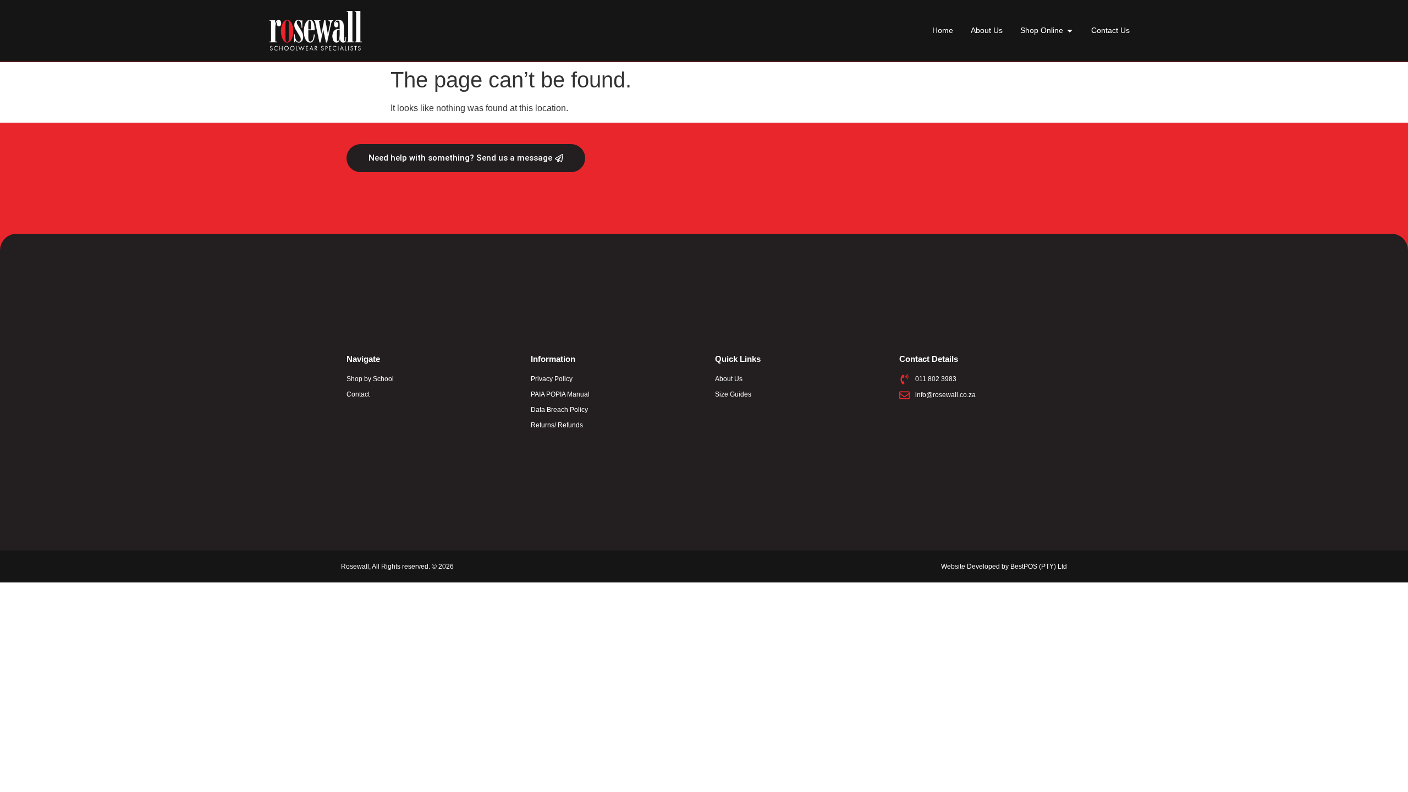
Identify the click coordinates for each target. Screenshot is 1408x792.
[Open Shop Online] (1070, 30)
